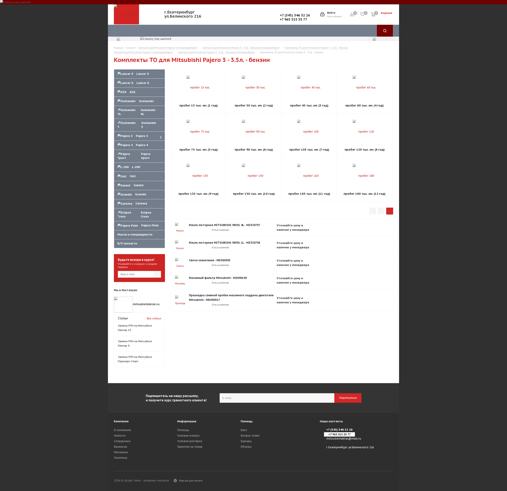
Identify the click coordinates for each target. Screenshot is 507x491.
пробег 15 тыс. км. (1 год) (198, 105)
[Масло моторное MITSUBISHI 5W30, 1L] (180, 245)
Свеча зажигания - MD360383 (209, 260)
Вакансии (120, 446)
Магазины (121, 452)
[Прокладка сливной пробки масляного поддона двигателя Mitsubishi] (180, 300)
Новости (120, 435)
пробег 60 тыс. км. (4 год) (364, 105)
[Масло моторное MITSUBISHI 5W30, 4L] (180, 228)
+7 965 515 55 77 (293, 19)
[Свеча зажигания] (180, 263)
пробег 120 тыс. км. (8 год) (365, 149)
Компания (121, 421)
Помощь (183, 430)
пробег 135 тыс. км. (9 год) (198, 194)
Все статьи (154, 318)
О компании (122, 430)
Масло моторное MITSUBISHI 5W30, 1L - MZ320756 (224, 242)
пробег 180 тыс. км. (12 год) (364, 194)
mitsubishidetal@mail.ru (343, 438)
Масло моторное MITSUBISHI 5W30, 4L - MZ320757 (224, 225)
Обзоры (246, 446)
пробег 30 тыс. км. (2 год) (254, 105)
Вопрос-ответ (250, 435)
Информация (186, 421)
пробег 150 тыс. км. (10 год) (254, 194)
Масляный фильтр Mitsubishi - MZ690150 (218, 278)
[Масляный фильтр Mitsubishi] (180, 280)
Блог (244, 430)
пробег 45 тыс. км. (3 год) (309, 105)
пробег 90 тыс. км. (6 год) (254, 149)
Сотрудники (122, 441)
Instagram (390, 481)
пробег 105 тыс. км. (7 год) (309, 149)
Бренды (246, 441)
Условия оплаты (188, 435)
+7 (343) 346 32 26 (295, 15)
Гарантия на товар (189, 446)
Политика (120, 458)
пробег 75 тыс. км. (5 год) (198, 149)
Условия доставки (189, 441)
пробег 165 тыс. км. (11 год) (309, 194)
